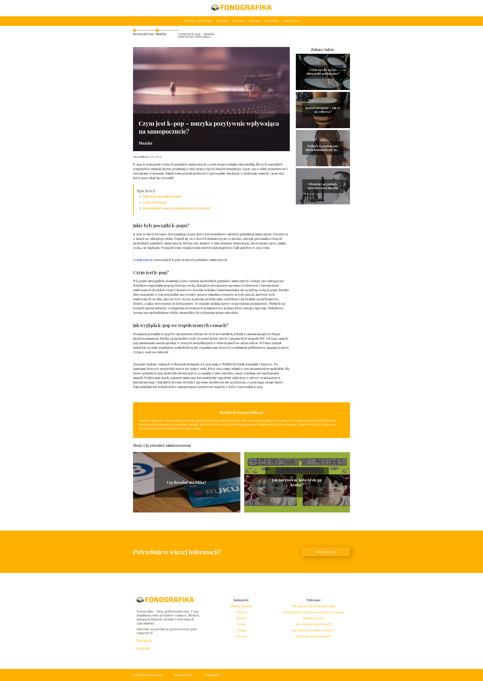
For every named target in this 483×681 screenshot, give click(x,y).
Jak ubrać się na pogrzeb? (313, 636)
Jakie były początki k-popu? (162, 196)
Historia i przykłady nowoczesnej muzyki (323, 186)
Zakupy (222, 21)
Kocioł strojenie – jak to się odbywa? (322, 110)
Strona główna (143, 34)
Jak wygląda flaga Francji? (314, 624)
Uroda (254, 21)
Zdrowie (271, 21)
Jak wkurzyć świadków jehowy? (313, 630)
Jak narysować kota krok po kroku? (297, 482)
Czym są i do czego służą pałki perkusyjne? (323, 72)
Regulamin (212, 675)
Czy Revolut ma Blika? (186, 482)
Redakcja (144, 640)
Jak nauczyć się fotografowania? (314, 606)
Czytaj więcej (142, 260)
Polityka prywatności (147, 675)
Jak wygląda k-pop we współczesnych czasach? (177, 208)
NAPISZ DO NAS (325, 551)
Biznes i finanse (198, 21)
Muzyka (238, 21)
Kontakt (143, 648)
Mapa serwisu (183, 675)
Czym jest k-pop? (155, 202)
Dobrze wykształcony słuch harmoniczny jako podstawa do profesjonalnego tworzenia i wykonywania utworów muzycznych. (322, 148)
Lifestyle (290, 21)
